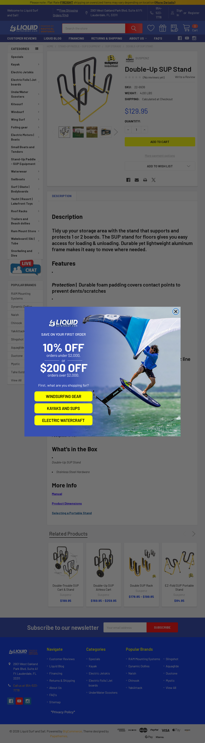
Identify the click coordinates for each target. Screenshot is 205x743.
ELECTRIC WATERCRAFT (63, 420)
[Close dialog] (176, 311)
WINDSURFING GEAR (63, 396)
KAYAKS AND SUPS (63, 408)
